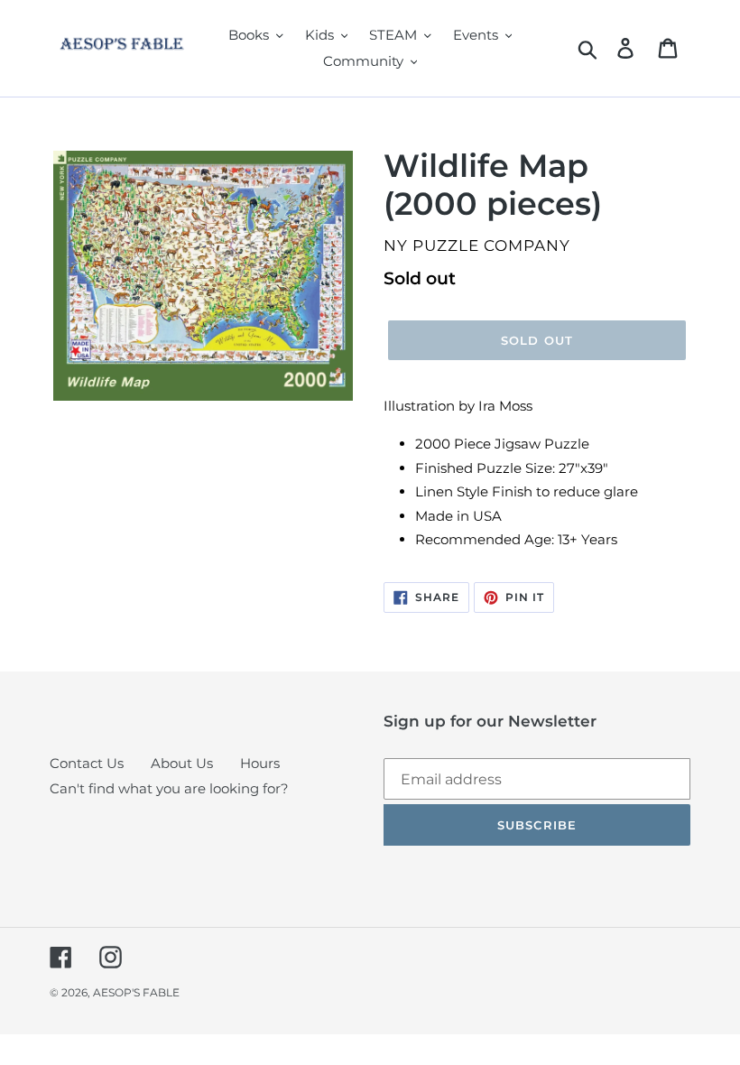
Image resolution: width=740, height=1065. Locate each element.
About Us (182, 763)
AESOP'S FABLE (136, 992)
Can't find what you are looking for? (169, 788)
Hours (260, 763)
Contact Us (87, 763)
